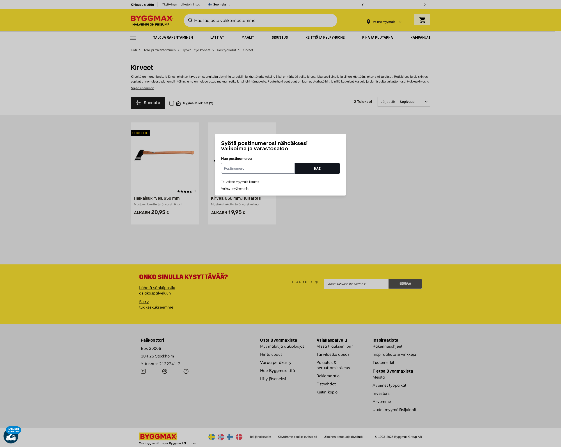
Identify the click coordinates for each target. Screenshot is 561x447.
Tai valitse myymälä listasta (240, 182)
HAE (317, 168)
